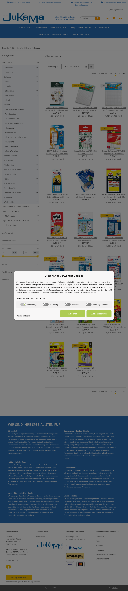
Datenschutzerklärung (25, 298)
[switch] (23, 304)
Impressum (40, 298)
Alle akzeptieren (99, 313)
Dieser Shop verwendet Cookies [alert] (64, 275)
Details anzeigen (23, 316)
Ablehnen (72, 313)
